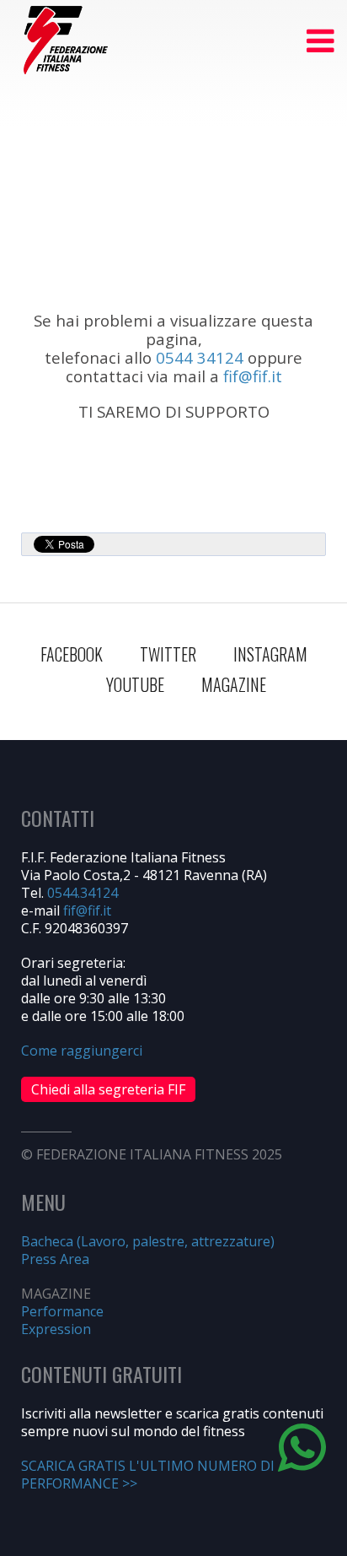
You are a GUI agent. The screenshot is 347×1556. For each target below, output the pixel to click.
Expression (56, 1329)
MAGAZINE (233, 684)
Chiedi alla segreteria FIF (108, 1089)
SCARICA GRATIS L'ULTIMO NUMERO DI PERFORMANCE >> (148, 1474)
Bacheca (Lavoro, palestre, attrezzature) (148, 1241)
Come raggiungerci (81, 1050)
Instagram (270, 654)
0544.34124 (82, 892)
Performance (62, 1311)
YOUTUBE (135, 684)
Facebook (71, 654)
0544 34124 (199, 357)
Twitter (168, 654)
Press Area (55, 1259)
